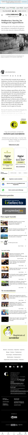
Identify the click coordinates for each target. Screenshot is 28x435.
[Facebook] (17, 75)
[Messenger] (10, 75)
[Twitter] (15, 75)
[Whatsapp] (13, 75)
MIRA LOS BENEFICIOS (7, 168)
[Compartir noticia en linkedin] (20, 75)
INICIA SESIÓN (23, 122)
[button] (25, 226)
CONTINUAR (24, 1)
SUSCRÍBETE (7, 162)
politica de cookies (18, 2)
